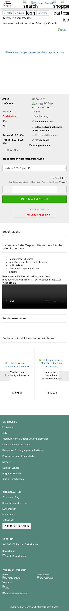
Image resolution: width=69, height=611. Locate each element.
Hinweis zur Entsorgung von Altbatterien (23, 450)
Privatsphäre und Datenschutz (18, 456)
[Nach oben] (60, 606)
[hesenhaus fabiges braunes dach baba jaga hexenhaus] (34, 52)
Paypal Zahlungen (11, 473)
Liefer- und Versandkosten (16, 444)
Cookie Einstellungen (13, 479)
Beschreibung (11, 231)
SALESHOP (8, 519)
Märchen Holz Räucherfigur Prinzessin (17, 374)
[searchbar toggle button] (27, 4)
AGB (4, 433)
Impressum (8, 427)
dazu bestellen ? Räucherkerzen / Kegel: (23, 158)
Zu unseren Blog (10, 497)
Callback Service (10, 468)
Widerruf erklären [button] (16, 526)
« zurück (19, 13)
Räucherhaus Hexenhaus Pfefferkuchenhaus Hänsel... (52, 375)
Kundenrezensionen (15, 318)
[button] (7, 189)
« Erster (8, 13)
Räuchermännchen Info (14, 503)
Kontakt (6, 462)
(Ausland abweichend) (41, 107)
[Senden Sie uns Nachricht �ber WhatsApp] (42, 3)
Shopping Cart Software (22, 607)
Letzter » (42, 13)
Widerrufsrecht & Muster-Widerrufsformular (25, 438)
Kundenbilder (9, 509)
